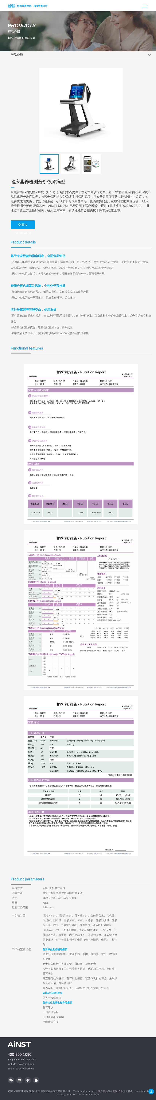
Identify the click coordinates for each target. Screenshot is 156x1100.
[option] (81, 110)
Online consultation (23, 226)
